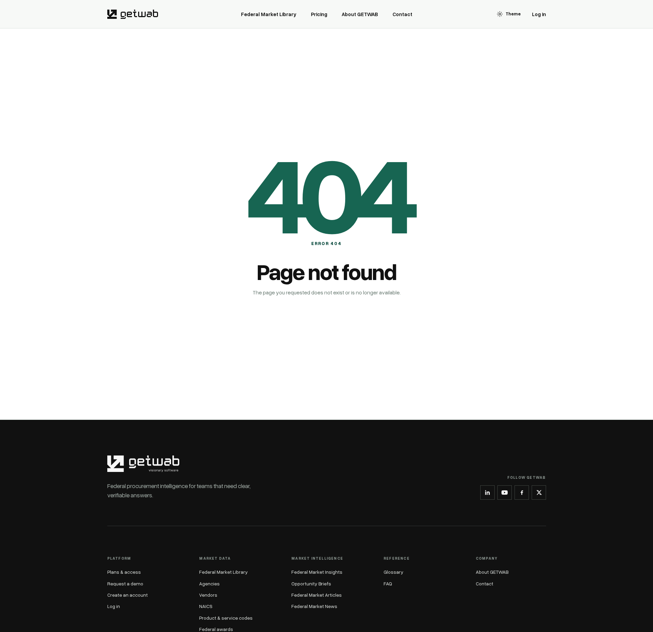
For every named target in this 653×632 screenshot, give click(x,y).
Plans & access (124, 572)
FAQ (388, 583)
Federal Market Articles (316, 595)
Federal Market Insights (316, 572)
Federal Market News (314, 606)
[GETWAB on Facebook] (522, 492)
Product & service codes (226, 618)
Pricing (319, 14)
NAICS (206, 606)
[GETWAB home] (132, 14)
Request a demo (125, 583)
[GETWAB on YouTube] (504, 492)
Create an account (127, 595)
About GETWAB (360, 14)
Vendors (208, 595)
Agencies (209, 583)
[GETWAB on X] (539, 492)
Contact (402, 14)
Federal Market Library (269, 14)
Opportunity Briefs (311, 583)
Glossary (393, 572)
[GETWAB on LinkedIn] (487, 492)
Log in (539, 14)
